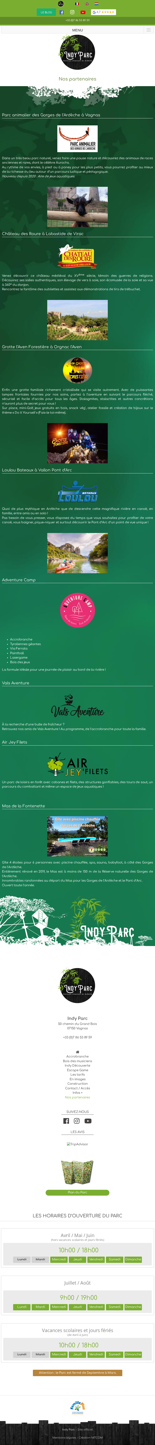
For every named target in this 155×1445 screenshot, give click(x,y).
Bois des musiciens (77, 1061)
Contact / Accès (77, 1088)
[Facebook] (62, 13)
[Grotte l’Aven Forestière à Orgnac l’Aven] (77, 359)
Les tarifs (77, 1074)
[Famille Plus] (77, 1402)
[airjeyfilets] (77, 754)
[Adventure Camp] (77, 592)
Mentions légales (64, 1437)
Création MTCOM (91, 1437)
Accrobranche (77, 1056)
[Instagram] (72, 12)
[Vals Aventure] (77, 695)
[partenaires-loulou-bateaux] (77, 482)
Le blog (46, 12)
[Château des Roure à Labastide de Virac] (77, 302)
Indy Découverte (77, 1065)
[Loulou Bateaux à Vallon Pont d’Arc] (77, 535)
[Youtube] (83, 13)
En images (78, 1079)
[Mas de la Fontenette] (77, 818)
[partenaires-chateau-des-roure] (77, 246)
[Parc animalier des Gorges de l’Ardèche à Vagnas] (77, 127)
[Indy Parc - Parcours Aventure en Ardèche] (61, 3)
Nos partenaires (77, 1097)
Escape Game (77, 1070)
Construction (77, 1084)
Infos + (78, 1093)
